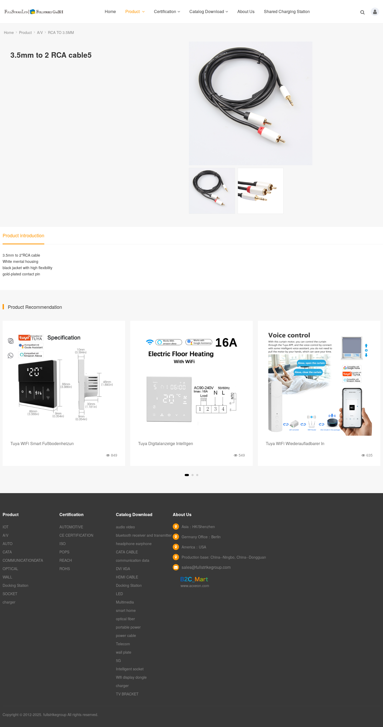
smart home (126, 610)
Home (110, 11)
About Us (246, 11)
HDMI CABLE (127, 577)
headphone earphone (134, 543)
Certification (165, 11)
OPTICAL (10, 568)
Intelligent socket (130, 668)
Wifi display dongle (131, 677)
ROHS (64, 568)
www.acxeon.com (195, 585)
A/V (40, 32)
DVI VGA (123, 568)
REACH (65, 560)
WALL (7, 577)
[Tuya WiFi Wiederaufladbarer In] (319, 382)
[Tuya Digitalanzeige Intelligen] (191, 382)
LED (119, 593)
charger (9, 602)
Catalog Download (206, 11)
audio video (125, 526)
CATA (7, 551)
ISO (62, 543)
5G (118, 660)
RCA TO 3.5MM (61, 32)
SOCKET (10, 593)
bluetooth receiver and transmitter (144, 535)
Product (133, 11)
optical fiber (125, 618)
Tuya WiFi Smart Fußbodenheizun (42, 443)
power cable (126, 635)
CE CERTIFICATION (76, 535)
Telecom (123, 643)
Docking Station (15, 585)
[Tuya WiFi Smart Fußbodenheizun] (63, 382)
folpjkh (11, 341)
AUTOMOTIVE (71, 526)
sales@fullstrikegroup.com (206, 567)
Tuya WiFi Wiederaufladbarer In (295, 443)
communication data (132, 560)
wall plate (123, 652)
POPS (64, 551)
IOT (6, 526)
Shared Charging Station (287, 11)
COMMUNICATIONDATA (23, 560)
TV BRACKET (127, 693)
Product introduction (23, 235)
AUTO (8, 543)
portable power (128, 627)
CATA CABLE (127, 551)
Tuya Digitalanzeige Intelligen (165, 443)
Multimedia (125, 602)
